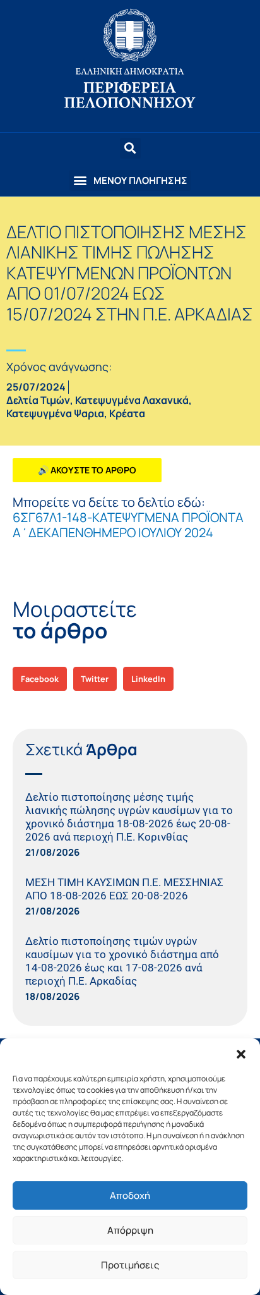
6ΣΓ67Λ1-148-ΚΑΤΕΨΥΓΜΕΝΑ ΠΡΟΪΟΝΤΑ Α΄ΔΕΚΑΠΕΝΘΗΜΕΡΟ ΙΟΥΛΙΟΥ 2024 (128, 525)
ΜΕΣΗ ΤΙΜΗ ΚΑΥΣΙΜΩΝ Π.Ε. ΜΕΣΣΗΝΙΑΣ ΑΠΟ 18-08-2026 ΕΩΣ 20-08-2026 (124, 889)
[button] (241, 1054)
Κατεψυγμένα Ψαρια (55, 413)
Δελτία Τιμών (38, 400)
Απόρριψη (130, 1230)
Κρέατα (127, 413)
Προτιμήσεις (130, 1265)
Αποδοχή (130, 1195)
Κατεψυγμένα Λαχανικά (132, 400)
